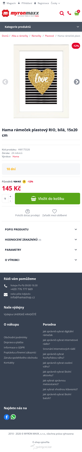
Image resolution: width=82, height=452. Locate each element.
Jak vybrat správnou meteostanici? (54, 382)
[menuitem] (9, 3)
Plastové (49, 35)
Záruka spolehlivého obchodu (21, 357)
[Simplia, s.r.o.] (41, 447)
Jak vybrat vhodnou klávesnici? (60, 389)
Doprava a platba (13, 342)
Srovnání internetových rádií (59, 349)
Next (76, 82)
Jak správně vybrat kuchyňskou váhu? (53, 356)
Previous (5, 82)
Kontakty (9, 362)
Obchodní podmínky (15, 337)
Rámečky (36, 35)
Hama (16, 156)
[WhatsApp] (13, 417)
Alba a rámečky (20, 35)
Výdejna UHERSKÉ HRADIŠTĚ (20, 314)
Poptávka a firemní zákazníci (20, 352)
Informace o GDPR (14, 347)
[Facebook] (7, 417)
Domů (5, 35)
